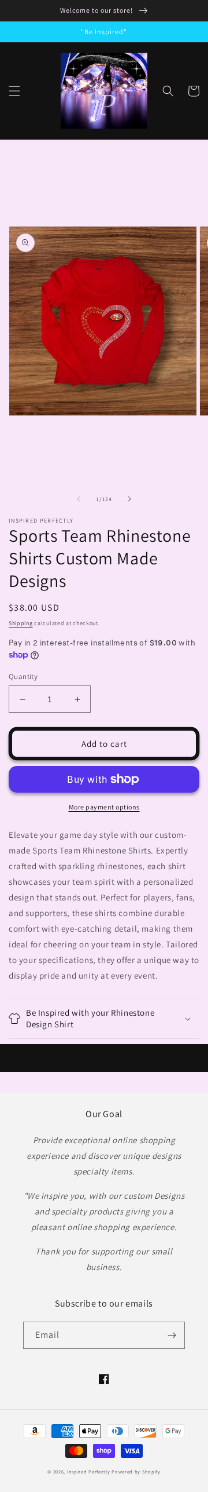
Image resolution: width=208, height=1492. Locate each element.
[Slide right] (129, 499)
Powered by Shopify (136, 1471)
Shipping (21, 623)
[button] (14, 91)
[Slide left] (78, 499)
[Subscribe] (171, 1335)
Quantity (23, 676)
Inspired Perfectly (88, 1471)
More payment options (104, 806)
